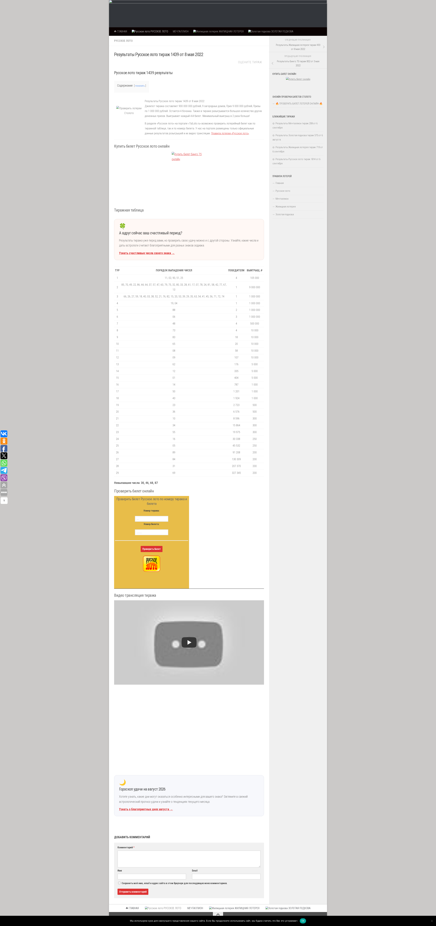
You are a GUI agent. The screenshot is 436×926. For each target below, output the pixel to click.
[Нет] (431, 921)
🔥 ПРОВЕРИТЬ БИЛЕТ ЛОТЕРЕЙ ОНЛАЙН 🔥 (299, 103)
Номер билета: (151, 524)
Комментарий (126, 847)
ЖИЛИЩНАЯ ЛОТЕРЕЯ (231, 31)
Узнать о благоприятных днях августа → (146, 809)
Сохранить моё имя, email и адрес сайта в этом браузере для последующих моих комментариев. (174, 883)
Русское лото (123, 40)
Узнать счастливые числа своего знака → (147, 253)
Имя (120, 870)
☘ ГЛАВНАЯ (120, 31)
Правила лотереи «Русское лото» (230, 133)
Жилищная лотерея (286, 206)
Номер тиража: (152, 510)
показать (140, 85)
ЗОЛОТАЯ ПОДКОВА (281, 31)
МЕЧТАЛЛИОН (181, 31)
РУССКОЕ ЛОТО (159, 31)
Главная (280, 183)
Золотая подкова (285, 214)
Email (195, 870)
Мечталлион (282, 198)
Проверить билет (151, 549)
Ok (303, 920)
